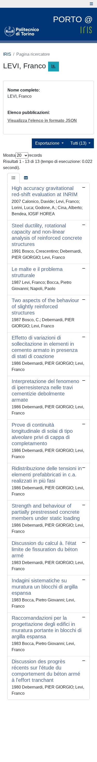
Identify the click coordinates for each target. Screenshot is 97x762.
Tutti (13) (78, 143)
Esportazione (48, 143)
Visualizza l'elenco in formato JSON (42, 120)
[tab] (13, 178)
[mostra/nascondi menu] (91, 3)
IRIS (7, 54)
